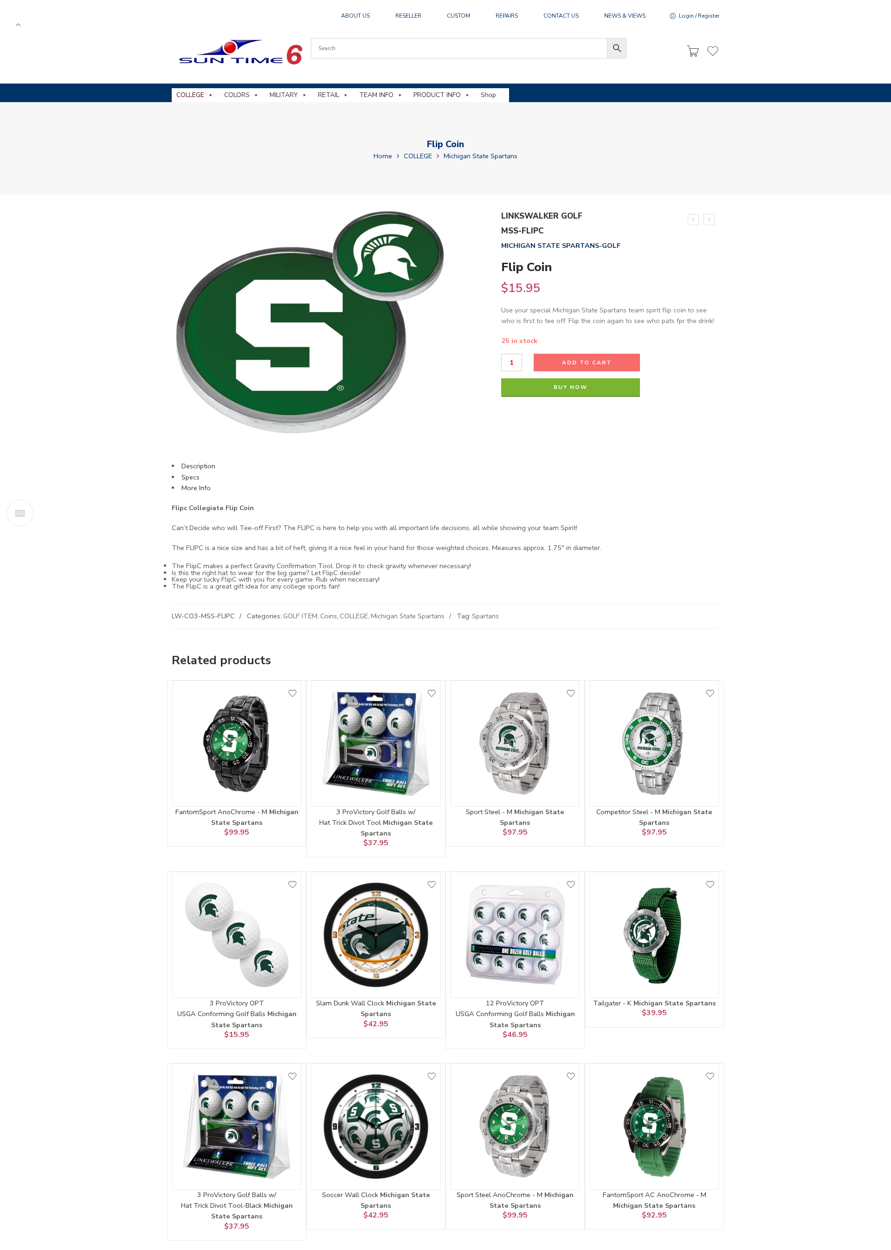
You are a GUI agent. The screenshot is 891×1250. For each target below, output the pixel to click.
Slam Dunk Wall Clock (351, 1003)
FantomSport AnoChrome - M (222, 811)
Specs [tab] (190, 477)
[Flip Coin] (709, 219)
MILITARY (284, 95)
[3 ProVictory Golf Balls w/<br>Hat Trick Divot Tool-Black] (236, 1126)
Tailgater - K (613, 1003)
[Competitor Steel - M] (654, 743)
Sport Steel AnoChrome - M (500, 1194)
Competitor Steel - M (629, 811)
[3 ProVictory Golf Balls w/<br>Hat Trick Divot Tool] (375, 743)
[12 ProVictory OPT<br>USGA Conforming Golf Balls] (515, 935)
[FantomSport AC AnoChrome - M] (654, 1126)
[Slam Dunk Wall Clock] (375, 935)
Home (383, 156)
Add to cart (587, 362)
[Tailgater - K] (654, 935)
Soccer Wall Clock (351, 1194)
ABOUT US (355, 15)
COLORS (237, 95)
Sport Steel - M (490, 811)
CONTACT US (561, 15)
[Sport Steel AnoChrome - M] (515, 1126)
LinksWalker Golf (541, 216)
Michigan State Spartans (480, 156)
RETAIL (328, 95)
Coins (328, 616)
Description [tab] (198, 466)
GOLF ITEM (300, 616)
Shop (488, 95)
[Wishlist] (292, 693)
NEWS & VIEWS (625, 15)
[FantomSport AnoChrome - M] (236, 743)
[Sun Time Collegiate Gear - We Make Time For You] (239, 52)
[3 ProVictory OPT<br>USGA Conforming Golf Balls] (236, 935)
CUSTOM (458, 15)
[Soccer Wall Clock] (375, 1126)
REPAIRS (507, 15)
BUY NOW (571, 387)
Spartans (485, 616)
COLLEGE (190, 95)
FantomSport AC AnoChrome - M (654, 1194)
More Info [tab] (196, 487)
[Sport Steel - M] (515, 743)
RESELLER (408, 15)
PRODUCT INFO (437, 95)
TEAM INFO (376, 95)
